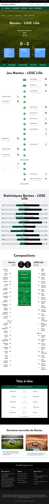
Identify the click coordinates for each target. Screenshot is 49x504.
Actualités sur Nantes (8, 4)
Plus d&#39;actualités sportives (24, 465)
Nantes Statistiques (22, 482)
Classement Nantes (22, 476)
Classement (15, 8)
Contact (46, 4)
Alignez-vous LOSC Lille (27, 264)
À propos (31, 4)
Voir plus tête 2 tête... (24, 416)
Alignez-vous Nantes (21, 264)
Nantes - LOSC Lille (29, 15)
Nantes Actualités (22, 473)
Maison (3, 15)
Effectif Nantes (21, 480)
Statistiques (38, 8)
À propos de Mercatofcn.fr (40, 481)
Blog (35, 473)
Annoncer (38, 4)
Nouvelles (8, 8)
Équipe (31, 8)
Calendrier (24, 8)
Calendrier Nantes (22, 478)
